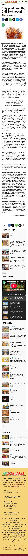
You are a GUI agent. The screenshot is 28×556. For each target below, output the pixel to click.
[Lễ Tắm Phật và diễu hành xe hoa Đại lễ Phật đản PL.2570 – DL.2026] (5, 252)
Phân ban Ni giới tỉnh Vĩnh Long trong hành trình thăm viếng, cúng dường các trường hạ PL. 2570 (18, 345)
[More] (23, 225)
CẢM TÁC (12, 461)
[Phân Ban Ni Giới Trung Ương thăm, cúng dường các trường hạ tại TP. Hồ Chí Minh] (5, 336)
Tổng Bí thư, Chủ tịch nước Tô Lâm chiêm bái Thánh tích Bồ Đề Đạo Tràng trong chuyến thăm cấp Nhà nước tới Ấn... (18, 260)
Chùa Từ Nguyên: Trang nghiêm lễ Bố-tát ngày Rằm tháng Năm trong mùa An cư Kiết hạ (18, 376)
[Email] (13, 19)
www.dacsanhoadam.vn (17, 486)
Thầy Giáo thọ (14, 463)
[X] (6, 19)
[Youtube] (22, 1)
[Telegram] (17, 19)
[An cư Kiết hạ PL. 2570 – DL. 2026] (5, 384)
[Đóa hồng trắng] (5, 399)
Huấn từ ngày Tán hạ (15, 367)
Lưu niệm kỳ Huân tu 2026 (17, 412)
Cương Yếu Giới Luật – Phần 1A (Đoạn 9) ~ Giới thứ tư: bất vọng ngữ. (18, 457)
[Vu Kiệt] (3, 15)
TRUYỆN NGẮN (13, 396)
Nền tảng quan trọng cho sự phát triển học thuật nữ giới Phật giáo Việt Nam (17, 444)
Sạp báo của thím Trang (16, 405)
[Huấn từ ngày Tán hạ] (5, 368)
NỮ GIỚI (4, 4)
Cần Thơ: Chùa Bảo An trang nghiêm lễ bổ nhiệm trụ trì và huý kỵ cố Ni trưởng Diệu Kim (18, 360)
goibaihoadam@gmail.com (15, 484)
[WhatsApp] (10, 19)
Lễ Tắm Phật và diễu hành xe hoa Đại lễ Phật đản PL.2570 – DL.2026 (18, 252)
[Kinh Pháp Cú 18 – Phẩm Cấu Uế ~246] (5, 437)
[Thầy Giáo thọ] (5, 463)
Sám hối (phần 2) (14, 419)
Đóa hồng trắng (14, 398)
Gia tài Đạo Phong (15, 391)
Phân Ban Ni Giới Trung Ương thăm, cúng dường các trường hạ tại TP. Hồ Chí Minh (18, 337)
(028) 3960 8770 (20, 482)
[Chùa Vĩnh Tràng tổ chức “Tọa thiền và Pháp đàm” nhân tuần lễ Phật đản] (5, 352)
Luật (11, 454)
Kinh (11, 435)
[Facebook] (20, 1)
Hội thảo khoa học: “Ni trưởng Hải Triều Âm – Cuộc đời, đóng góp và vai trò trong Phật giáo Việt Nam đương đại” (18, 243)
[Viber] (21, 19)
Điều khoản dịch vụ (12, 550)
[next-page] (5, 273)
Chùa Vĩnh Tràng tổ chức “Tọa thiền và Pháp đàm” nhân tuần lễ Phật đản (17, 353)
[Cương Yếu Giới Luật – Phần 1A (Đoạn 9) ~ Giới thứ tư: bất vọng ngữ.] (5, 456)
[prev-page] (3, 273)
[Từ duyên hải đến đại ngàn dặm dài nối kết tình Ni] (5, 329)
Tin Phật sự (12, 326)
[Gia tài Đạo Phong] (5, 391)
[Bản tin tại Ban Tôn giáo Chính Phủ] (5, 235)
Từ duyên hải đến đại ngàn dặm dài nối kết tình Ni (17, 328)
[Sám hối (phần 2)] (5, 420)
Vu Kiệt (10, 15)
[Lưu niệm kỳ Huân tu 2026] (5, 413)
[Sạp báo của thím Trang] (5, 406)
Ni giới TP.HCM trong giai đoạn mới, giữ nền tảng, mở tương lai (17, 267)
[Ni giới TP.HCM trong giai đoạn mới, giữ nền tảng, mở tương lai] (5, 267)
